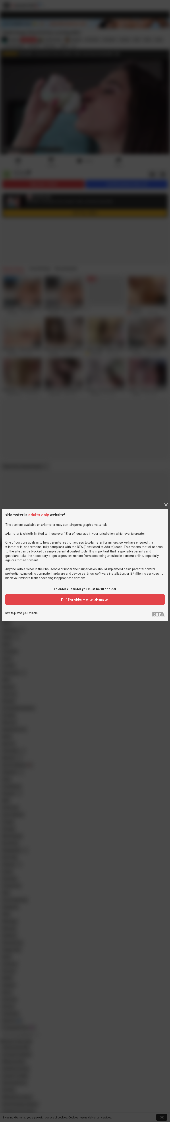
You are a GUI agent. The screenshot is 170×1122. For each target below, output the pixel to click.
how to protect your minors (21, 613)
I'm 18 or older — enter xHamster (85, 599)
